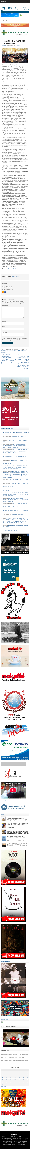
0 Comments (17, 45)
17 (2, 1079)
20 (15, 1079)
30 (27, 1082)
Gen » (5, 1086)
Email (4, 326)
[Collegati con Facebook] (5, 292)
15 (23, 1077)
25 (6, 1082)
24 (2, 1082)
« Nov (2, 1086)
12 (10, 1077)
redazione (4, 45)
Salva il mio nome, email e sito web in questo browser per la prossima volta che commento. (14, 339)
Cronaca (10, 269)
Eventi (2, 814)
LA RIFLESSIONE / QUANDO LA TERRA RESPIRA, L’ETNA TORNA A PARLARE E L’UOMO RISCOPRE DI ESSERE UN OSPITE (15, 446)
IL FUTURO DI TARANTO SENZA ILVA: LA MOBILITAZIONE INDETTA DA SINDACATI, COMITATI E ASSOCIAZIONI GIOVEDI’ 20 (16, 838)
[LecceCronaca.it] (15, 12)
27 (15, 1082)
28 (19, 1082)
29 (23, 1082)
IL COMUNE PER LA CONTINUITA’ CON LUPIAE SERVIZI (13, 42)
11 (6, 1077)
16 (27, 1077)
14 (19, 1077)
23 (27, 1079)
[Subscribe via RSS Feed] (3, 292)
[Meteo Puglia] (4, 1022)
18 (6, 1079)
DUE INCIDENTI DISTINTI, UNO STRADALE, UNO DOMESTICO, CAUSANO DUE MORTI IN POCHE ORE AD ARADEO (7, 359)
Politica (15, 269)
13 (15, 1077)
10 (2, 1077)
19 (10, 1079)
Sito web (4, 332)
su (5, 431)
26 (10, 1082)
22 (23, 1079)
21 (19, 1079)
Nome (4, 321)
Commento (5, 305)
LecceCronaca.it (15, 1134)
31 (2, 1084)
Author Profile (15, 276)
